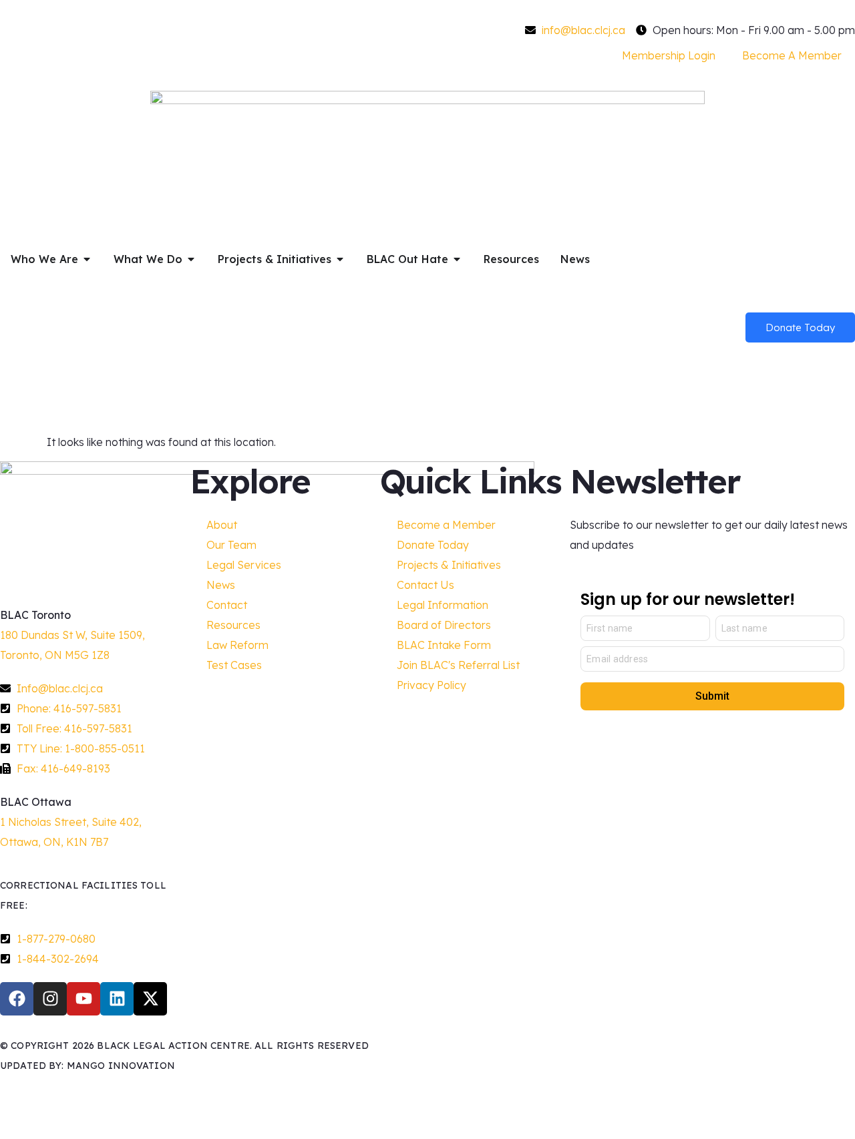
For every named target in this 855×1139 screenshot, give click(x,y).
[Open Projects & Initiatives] (340, 259)
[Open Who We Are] (86, 259)
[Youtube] (83, 998)
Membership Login (668, 55)
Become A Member (792, 55)
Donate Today (800, 327)
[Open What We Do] (191, 259)
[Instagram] (50, 998)
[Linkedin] (117, 998)
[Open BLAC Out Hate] (457, 259)
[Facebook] (16, 998)
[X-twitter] (150, 998)
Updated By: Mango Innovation (87, 1066)
